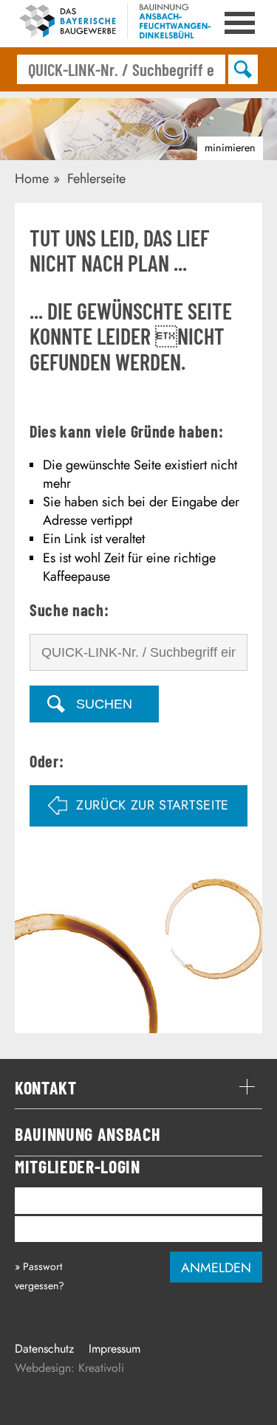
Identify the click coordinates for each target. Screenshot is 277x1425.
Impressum (114, 1348)
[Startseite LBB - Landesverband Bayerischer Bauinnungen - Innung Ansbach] (113, 23)
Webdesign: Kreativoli (69, 1367)
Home (32, 178)
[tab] (138, 1087)
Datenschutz (44, 1348)
